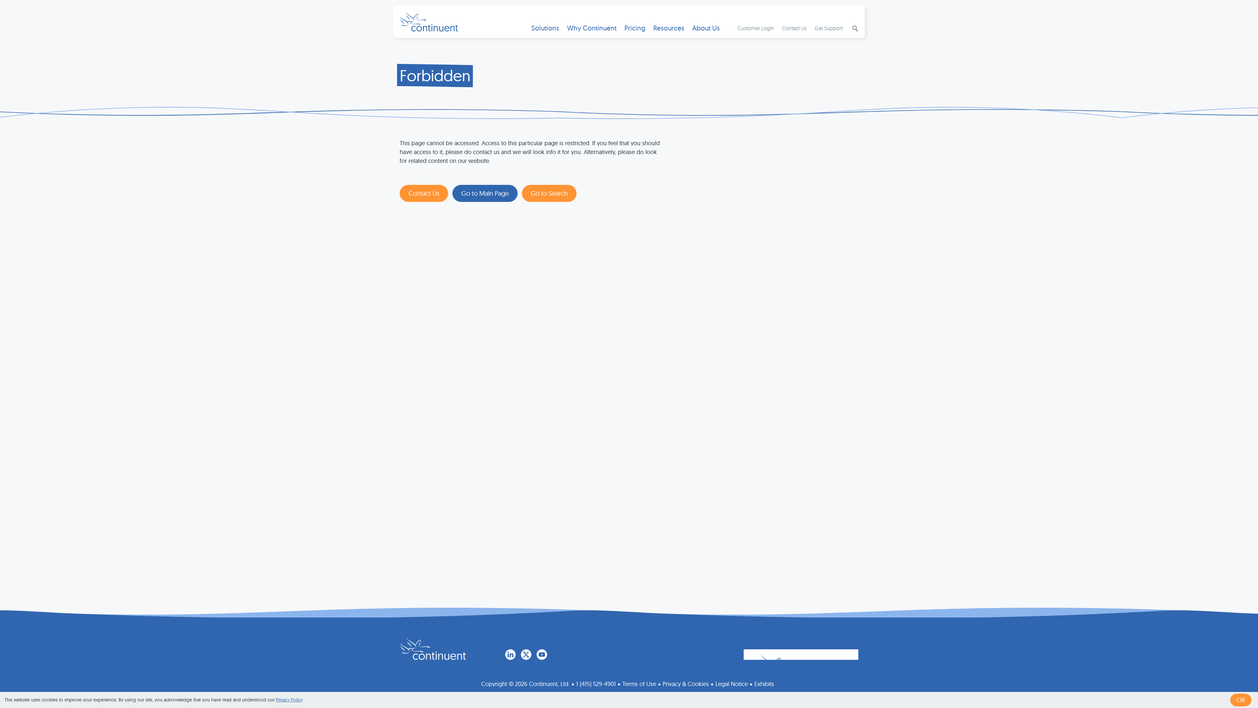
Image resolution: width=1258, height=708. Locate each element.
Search (854, 28)
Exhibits (764, 684)
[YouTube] (542, 654)
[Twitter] (526, 654)
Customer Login (755, 28)
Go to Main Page (485, 193)
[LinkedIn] (510, 654)
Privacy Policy (289, 700)
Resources (668, 28)
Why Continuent (592, 28)
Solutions (545, 28)
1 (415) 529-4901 (596, 684)
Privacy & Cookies (686, 684)
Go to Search (549, 193)
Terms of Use (639, 684)
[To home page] (433, 649)
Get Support (829, 28)
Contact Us (794, 28)
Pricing (634, 28)
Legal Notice (731, 684)
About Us (706, 28)
